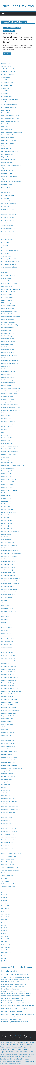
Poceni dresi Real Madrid (8, 760)
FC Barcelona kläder (6, 300)
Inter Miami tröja (6, 429)
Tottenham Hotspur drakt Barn (10, 870)
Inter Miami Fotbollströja (8, 421)
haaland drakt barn (6, 413)
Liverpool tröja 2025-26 (7, 523)
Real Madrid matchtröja (8, 812)
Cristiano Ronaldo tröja (7, 220)
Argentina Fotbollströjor (8, 74)
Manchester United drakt (8, 572)
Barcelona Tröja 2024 (7, 126)
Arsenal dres (4, 80)
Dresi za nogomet (6, 278)
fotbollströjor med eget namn (9, 380)
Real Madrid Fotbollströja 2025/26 (10, 809)
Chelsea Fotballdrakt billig (8, 204)
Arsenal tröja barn (6, 96)
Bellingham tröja (6, 146)
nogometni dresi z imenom (8, 707)
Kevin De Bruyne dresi (7, 443)
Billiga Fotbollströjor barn (8, 179)
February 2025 (5, 939)
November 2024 (5, 947)
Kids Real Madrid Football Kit (9, 446)
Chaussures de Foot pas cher (9, 190)
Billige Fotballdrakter (7, 184)
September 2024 (6, 952)
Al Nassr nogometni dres (8, 71)
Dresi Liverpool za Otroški (8, 259)
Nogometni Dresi (6, 663)
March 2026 (4, 903)
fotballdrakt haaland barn (8, 322)
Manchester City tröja (7, 564)
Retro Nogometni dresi (7, 834)
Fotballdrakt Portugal (7, 336)
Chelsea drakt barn (6, 201)
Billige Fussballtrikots (6, 1052)
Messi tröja (4, 636)
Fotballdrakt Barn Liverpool (8, 314)
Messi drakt (4, 619)
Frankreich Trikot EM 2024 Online (10, 388)
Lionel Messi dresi (6, 495)
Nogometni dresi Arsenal (8, 669)
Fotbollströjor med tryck (8, 382)
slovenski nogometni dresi (8, 856)
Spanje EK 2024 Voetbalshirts (9, 867)
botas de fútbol (5, 187)
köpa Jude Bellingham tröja (8, 454)
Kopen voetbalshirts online (8, 1054)
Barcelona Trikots (6, 124)
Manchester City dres (7, 548)
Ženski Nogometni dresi (8, 886)
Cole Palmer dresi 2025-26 (8, 215)
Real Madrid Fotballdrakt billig (9, 807)
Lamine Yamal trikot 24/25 (8, 479)
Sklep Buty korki (6, 1044)
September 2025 (6, 919)
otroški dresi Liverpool (7, 732)
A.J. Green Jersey (6, 63)
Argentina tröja (5, 77)
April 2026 (4, 900)
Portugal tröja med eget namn (9, 782)
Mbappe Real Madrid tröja (8, 611)
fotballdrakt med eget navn (9, 327)
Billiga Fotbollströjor (7, 168)
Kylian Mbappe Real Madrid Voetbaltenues (13, 465)
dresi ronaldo (5, 270)
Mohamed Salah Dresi (7, 639)
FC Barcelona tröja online (8, 305)
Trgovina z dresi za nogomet (9, 873)
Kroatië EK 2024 (5, 457)
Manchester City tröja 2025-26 (9, 567)
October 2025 (5, 917)
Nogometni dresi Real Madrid (9, 702)
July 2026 (3, 892)
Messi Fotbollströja (6, 628)
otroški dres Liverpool (7, 718)
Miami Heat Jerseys (18, 1044)
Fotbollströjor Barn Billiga (8, 371)
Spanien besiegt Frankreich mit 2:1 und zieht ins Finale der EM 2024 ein (18, 39)
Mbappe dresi (5, 606)
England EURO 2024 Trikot (8, 292)
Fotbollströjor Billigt (6, 374)
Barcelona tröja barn (7, 129)
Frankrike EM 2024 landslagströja (10, 391)
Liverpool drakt (5, 506)
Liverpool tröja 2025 (6, 520)
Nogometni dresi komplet (8, 680)
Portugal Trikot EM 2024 (8, 776)
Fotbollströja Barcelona (7, 352)
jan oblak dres (5, 432)
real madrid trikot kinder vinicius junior (12, 815)
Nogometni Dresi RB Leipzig (9, 699)
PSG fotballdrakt (5, 784)
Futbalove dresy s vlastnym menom (11, 1061)
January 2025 (5, 941)
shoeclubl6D (15, 33)
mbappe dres (5, 600)
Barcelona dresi (5, 110)
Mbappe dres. (5, 603)
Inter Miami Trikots (6, 427)
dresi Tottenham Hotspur (8, 275)
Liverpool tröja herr (6, 528)
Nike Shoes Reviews (18, 6)
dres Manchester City (7, 226)
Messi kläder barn (6, 633)
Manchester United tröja (8, 594)
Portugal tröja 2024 (6, 779)
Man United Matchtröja (7, 542)
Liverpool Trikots (6, 515)
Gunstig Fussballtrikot (7, 402)
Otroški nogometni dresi (8, 743)
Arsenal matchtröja (6, 85)
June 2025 (4, 928)
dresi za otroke (5, 281)
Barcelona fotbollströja (7, 113)
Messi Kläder (5, 630)
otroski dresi (4, 729)
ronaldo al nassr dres (7, 842)
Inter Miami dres (6, 418)
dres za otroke (5, 242)
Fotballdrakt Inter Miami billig (9, 325)
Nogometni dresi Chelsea (8, 674)
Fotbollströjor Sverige (7, 385)
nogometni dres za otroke (8, 661)
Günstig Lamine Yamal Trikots (9, 405)
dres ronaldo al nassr (7, 239)
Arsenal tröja (5, 93)
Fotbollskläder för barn (7, 349)
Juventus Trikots (5, 440)
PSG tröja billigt (5, 787)
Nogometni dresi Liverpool (8, 685)
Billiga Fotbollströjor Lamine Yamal (11, 181)
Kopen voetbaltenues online (9, 1042)
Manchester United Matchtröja (10, 592)
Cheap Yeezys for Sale (7, 195)
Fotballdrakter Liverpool (8, 341)
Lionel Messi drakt (6, 493)
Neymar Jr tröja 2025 (7, 644)
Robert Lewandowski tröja (8, 840)
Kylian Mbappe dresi (7, 462)
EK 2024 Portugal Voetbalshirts (10, 283)
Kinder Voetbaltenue (13, 1056)
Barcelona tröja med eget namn (10, 135)
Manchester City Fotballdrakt (9, 550)
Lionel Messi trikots (6, 498)
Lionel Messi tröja (6, 501)
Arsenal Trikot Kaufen (7, 91)
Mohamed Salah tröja (7, 641)
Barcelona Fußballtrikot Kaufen (10, 118)
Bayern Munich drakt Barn (8, 140)
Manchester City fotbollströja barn (11, 553)
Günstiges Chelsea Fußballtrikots (10, 410)
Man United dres (6, 539)
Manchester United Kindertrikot (10, 583)
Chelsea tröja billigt (6, 206)
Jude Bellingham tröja (7, 435)
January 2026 (5, 908)
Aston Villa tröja (5, 102)
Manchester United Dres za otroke (11, 578)
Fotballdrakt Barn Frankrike (9, 311)
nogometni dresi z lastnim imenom (11, 710)
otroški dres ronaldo (7, 724)
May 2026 (4, 897)
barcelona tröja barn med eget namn (11, 132)
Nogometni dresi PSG (7, 696)
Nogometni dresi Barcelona (9, 672)
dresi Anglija (4, 245)
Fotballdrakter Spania (7, 344)
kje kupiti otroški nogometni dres (10, 451)
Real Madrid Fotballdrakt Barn (9, 804)
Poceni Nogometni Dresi (27, 1014)
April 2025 (4, 933)
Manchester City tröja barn (8, 570)
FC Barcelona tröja (6, 303)
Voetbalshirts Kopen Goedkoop (10, 884)
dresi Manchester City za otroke (10, 261)
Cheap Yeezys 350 (6, 192)
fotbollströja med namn (8, 358)
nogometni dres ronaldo (8, 658)
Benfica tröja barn (6, 148)
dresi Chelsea (5, 253)
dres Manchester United (8, 228)
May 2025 (4, 930)
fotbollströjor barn (6, 369)
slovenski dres (5, 851)
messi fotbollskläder (7, 625)
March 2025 (4, 936)
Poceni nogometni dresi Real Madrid (11, 768)
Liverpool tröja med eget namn (10, 531)
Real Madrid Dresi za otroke (9, 801)
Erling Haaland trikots (7, 297)
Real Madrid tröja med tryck (9, 831)
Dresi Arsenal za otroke (7, 248)
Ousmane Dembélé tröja (8, 749)
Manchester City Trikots (8, 561)
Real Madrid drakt (6, 790)
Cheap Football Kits (6, 1059)
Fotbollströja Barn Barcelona (9, 355)
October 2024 (5, 950)
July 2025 (3, 925)
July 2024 (3, 958)
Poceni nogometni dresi (8, 762)
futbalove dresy (26, 1056)
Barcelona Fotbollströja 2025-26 (10, 115)
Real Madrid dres (6, 793)
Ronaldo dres (5, 845)
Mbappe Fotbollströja (7, 608)
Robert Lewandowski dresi (8, 837)
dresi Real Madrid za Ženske (9, 267)
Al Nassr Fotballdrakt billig (8, 69)
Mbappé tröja (5, 617)
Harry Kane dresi (6, 416)
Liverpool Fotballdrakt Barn (8, 512)
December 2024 (5, 944)
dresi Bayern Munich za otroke (10, 250)
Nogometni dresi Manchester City (10, 688)
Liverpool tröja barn (6, 526)
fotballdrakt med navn (7, 330)
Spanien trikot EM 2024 (7, 864)
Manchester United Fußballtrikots (10, 581)
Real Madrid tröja (6, 820)
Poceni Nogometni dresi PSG (9, 765)
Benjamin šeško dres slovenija (9, 151)
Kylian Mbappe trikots (7, 468)
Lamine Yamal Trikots (7, 484)
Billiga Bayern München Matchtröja (11, 165)
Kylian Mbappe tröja (7, 471)
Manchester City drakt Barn (9, 545)
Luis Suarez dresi (6, 534)
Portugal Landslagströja (8, 773)
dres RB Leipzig (5, 234)
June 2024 (4, 961)
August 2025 (4, 922)
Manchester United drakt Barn (9, 575)
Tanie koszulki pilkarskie (21, 1059)
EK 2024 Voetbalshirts (7, 286)
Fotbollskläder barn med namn (10, 347)
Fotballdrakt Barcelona (7, 308)
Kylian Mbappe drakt (7, 460)
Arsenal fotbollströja (7, 82)
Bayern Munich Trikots (7, 143)
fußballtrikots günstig (7, 396)
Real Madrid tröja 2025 (7, 826)
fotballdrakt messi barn (7, 333)
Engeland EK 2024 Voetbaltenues (10, 289)
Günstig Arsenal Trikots (7, 399)
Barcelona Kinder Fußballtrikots (10, 121)
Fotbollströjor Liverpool (7, 377)
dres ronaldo (5, 237)
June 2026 (4, 895)
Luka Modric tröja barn (7, 537)
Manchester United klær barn (9, 589)
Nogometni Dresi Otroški (8, 694)
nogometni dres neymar (8, 655)
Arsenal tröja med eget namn (9, 99)
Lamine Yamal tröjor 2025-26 (9, 490)
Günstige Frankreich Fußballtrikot (12, 27)
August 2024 (4, 955)
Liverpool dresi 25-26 (7, 509)
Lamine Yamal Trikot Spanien (9, 482)
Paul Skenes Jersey (6, 754)
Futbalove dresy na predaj (13, 1064)
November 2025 (5, 914)
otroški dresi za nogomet (8, 738)
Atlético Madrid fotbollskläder (9, 107)
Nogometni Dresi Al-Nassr (8, 666)
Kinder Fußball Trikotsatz (8, 449)
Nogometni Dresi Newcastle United (11, 691)
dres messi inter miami (7, 231)
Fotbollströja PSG (6, 366)
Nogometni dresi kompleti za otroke (11, 683)
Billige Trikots (28, 1049)
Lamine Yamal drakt (6, 473)
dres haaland (5, 223)
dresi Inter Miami (6, 256)
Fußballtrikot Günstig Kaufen (9, 393)
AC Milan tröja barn (6, 66)
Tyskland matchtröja (7, 875)
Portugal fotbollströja (7, 771)
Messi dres (4, 622)
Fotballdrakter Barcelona (8, 338)
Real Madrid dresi (6, 795)
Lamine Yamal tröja (6, 487)
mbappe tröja (5, 614)
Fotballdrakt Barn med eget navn (10, 316)
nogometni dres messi (7, 652)
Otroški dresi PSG (6, 735)
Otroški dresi (5, 727)
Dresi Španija (5, 272)
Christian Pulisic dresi (7, 209)
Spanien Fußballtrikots (9, 30)
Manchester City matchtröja (9, 556)
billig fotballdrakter (6, 157)
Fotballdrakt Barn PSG (7, 319)
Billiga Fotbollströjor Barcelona (10, 176)
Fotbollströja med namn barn (9, 360)
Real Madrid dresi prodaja (8, 798)
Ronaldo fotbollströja (7, 848)
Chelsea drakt (5, 198)
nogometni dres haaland (8, 650)
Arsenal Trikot (5, 88)
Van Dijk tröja (5, 881)
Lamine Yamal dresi (6, 476)
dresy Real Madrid (16, 1049)
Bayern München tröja (7, 137)
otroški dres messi (6, 721)
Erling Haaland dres (6, 294)
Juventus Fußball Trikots (8, 438)
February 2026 (5, 906)
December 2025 (5, 911)
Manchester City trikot (7, 559)
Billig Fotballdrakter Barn (8, 159)
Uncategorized (5, 878)
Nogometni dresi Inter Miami (9, 677)
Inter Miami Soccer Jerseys (8, 424)
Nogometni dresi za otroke (8, 713)
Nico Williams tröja (6, 647)
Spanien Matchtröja (6, 862)
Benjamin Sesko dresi (7, 154)
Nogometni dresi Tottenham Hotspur (11, 705)
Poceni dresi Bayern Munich (9, 757)
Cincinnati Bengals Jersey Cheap (10, 212)
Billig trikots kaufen (6, 162)
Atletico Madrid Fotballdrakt (9, 104)
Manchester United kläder (8, 586)
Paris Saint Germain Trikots (9, 751)
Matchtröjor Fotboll (6, 597)
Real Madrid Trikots (6, 818)
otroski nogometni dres (7, 740)
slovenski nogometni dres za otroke (11, 853)
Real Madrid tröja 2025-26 (8, 829)
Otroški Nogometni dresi (8, 746)
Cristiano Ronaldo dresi (7, 217)
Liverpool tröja (5, 517)
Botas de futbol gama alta (27, 1042)
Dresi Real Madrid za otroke (9, 264)
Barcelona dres (5, 1049)
